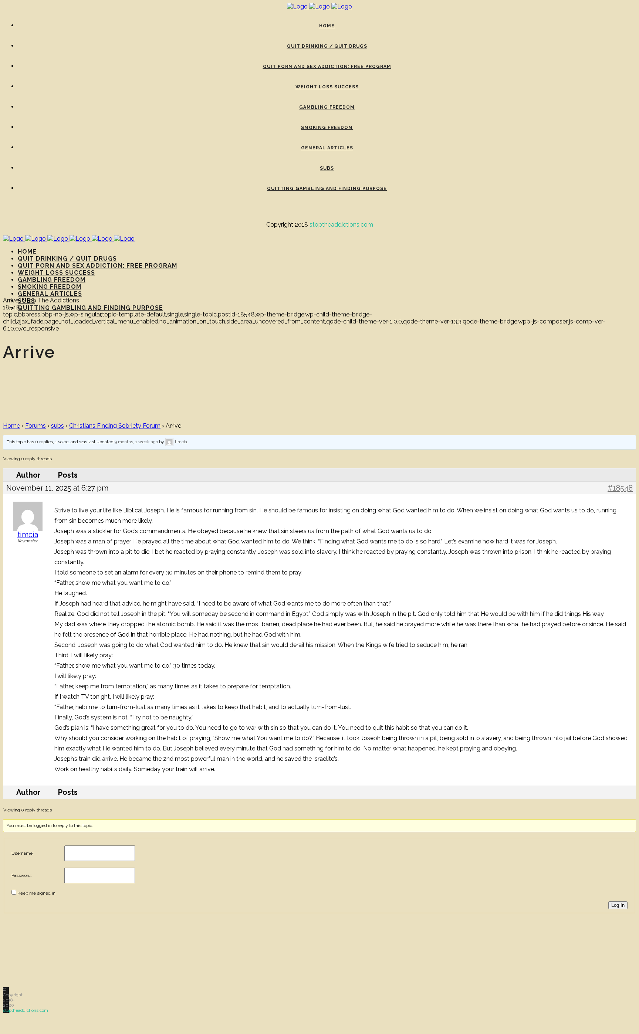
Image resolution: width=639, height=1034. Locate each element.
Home (11, 425)
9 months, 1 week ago (136, 441)
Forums (35, 425)
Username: (22, 853)
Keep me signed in (36, 893)
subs (57, 425)
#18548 (620, 488)
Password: (21, 875)
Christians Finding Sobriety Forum (114, 425)
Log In (618, 905)
